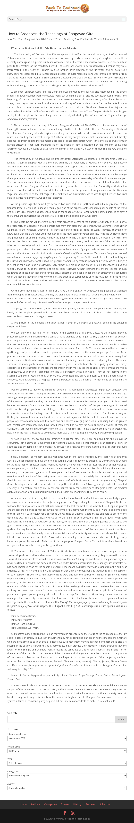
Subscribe (104, 804)
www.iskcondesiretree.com (73, 818)
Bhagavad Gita (32, 39)
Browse (65, 804)
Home (23, 804)
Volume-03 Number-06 (106, 39)
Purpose (90, 804)
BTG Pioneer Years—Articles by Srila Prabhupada (67, 39)
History (77, 804)
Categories (50, 804)
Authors (35, 804)
